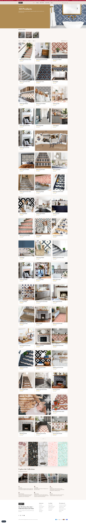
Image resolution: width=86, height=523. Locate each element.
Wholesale (40, 511)
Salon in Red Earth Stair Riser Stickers (58, 411)
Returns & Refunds (51, 507)
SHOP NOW (43, 463)
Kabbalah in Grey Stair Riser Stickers (58, 257)
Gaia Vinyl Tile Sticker (56, 213)
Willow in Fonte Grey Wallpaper (24, 169)
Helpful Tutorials (61, 507)
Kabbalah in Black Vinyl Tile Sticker (41, 389)
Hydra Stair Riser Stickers (40, 81)
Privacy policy (41, 507)
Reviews (60, 511)
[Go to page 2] (45, 439)
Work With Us (41, 510)
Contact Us (50, 510)
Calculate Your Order (62, 506)
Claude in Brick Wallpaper (23, 279)
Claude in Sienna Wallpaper (24, 103)
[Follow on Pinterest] (22, 515)
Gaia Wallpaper (22, 257)
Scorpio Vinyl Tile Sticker (40, 345)
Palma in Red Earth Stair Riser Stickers (25, 59)
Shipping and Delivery (51, 506)
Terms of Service (41, 506)
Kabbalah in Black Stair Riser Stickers (25, 191)
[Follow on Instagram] (20, 515)
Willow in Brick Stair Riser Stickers (25, 235)
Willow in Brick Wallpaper (40, 191)
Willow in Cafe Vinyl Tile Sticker (57, 301)
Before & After (42, 2)
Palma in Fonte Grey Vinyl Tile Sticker (41, 59)
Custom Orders (47, 2)
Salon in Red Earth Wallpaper (57, 59)
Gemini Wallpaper (39, 235)
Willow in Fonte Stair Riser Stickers (25, 81)
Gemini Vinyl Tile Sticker (23, 433)
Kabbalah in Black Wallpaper (40, 213)
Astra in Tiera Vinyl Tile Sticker (57, 433)
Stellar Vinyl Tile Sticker (39, 125)
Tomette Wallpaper (56, 125)
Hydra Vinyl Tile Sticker (56, 389)
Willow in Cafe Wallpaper (56, 169)
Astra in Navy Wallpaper (23, 301)
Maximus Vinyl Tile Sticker (57, 279)
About (51, 2)
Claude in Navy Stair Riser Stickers (58, 191)
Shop (33, 2)
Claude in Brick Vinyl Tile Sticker (41, 433)
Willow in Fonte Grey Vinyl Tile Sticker (42, 301)
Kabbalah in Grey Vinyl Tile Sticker (58, 367)
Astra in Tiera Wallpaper (40, 279)
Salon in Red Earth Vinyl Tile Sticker (58, 345)
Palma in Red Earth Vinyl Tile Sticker (25, 345)
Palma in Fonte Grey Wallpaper (41, 103)
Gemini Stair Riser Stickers (24, 323)
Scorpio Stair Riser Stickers (24, 367)
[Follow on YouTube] (24, 515)
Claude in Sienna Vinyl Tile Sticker (25, 125)
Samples (37, 2)
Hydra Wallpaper (55, 81)
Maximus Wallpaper (39, 323)
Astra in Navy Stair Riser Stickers (58, 235)
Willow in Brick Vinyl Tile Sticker (57, 323)
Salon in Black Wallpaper (23, 213)
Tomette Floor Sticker (56, 103)
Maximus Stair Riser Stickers (40, 169)
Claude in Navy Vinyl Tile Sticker (24, 147)
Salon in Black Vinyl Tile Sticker (41, 367)
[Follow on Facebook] (18, 515)
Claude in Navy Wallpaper (40, 257)
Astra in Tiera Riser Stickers (24, 389)
